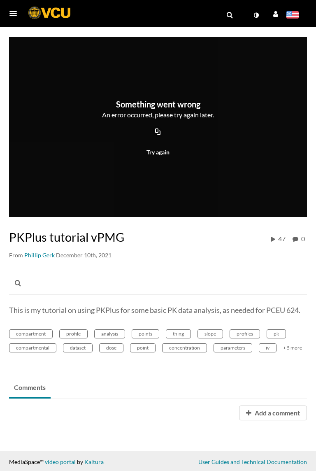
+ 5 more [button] (292, 348)
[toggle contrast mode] (256, 15)
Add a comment (276, 413)
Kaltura (94, 461)
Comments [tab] (30, 387)
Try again (158, 152)
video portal (60, 461)
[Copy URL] (158, 132)
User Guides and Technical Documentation (252, 461)
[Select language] (294, 15)
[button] (15, 13)
